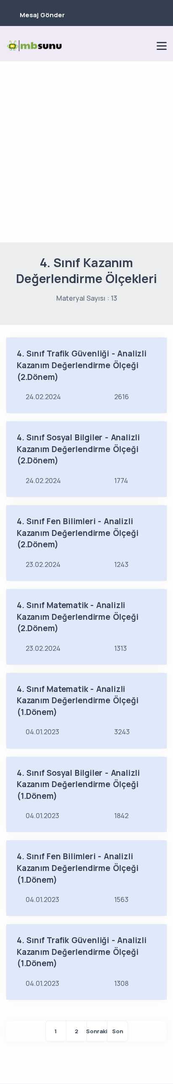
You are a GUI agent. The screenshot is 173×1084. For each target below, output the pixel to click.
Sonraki (96, 1031)
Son (117, 1031)
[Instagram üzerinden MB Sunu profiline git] (130, 46)
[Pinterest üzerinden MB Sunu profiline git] (144, 46)
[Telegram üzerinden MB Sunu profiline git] (115, 46)
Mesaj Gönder (42, 14)
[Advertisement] (86, 151)
